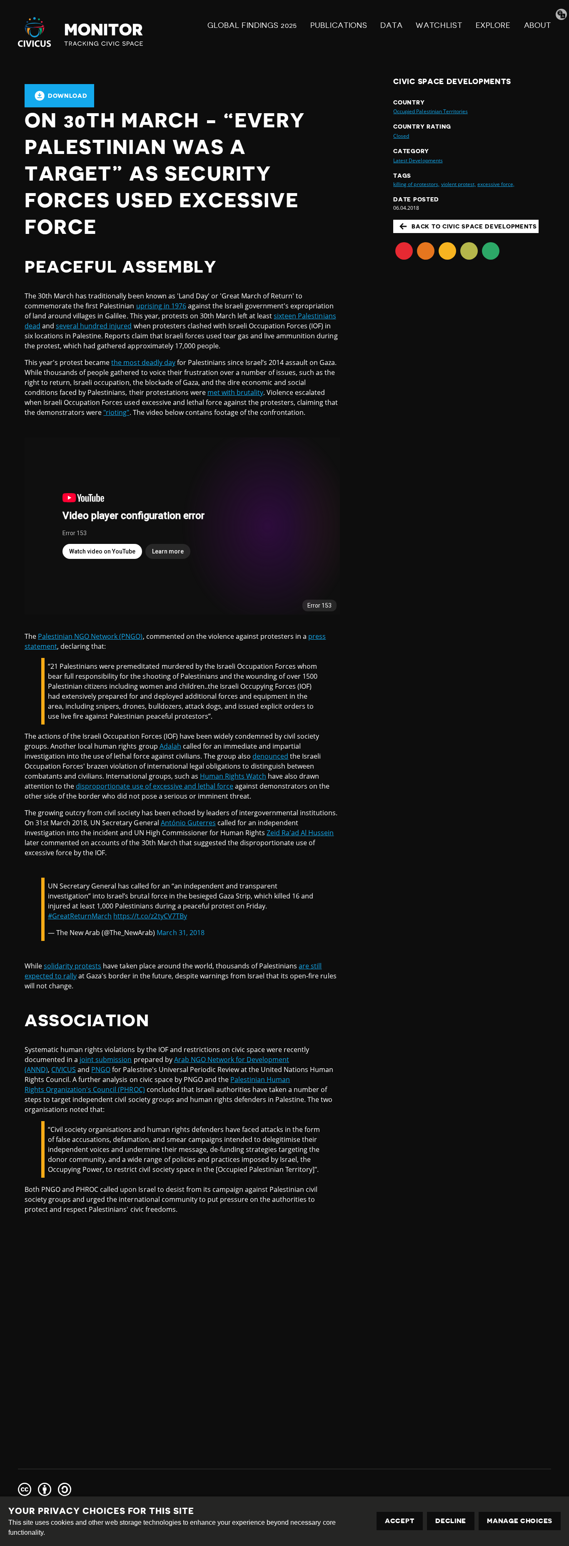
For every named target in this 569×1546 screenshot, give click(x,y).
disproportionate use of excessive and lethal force (154, 786)
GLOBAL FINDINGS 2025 (252, 25)
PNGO (100, 1069)
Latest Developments (417, 160)
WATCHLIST (439, 25)
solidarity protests (72, 965)
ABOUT (538, 25)
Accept (399, 1521)
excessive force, (495, 184)
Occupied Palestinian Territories (430, 111)
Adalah (170, 746)
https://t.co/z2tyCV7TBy (150, 916)
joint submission (106, 1059)
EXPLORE (493, 25)
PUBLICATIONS (338, 25)
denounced (270, 756)
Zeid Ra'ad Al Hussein (300, 832)
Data (391, 25)
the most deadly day (143, 362)
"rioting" (116, 412)
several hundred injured (94, 325)
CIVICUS (63, 1069)
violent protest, (458, 184)
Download (67, 96)
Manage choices (519, 1521)
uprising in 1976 (161, 305)
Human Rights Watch (233, 776)
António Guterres (188, 822)
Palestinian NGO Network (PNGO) (90, 636)
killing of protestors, (416, 184)
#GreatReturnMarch (80, 916)
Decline (450, 1521)
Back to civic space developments (474, 226)
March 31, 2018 (180, 932)
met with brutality (235, 392)
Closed (401, 135)
